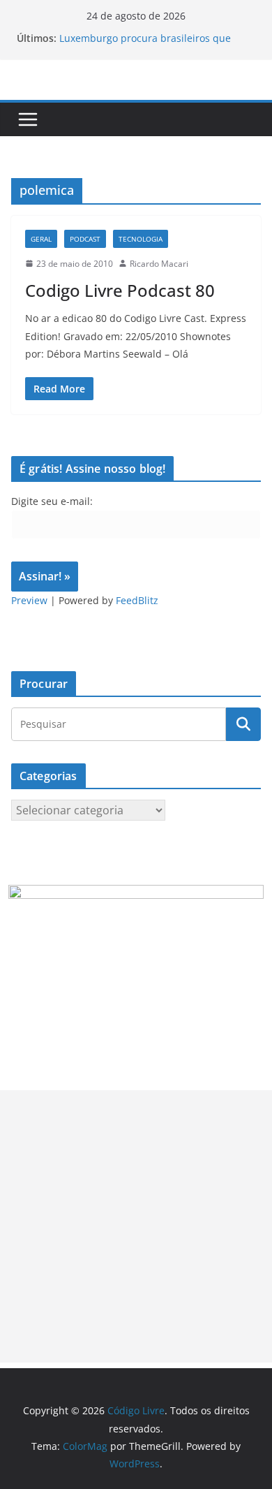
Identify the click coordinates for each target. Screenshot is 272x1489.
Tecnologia (141, 239)
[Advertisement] (136, 1226)
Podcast (85, 239)
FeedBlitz (137, 600)
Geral (41, 239)
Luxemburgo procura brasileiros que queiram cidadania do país (145, 45)
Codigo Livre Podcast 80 (120, 290)
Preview (29, 600)
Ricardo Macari (159, 264)
